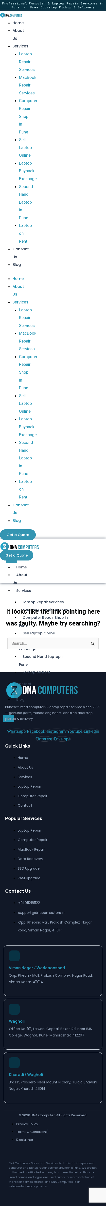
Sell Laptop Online (25, 147)
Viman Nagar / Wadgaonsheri (37, 967)
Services (20, 46)
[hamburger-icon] (11, 561)
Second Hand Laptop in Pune (26, 202)
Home (18, 22)
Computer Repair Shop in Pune (28, 116)
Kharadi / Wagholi (26, 1074)
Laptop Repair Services (27, 61)
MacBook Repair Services (27, 85)
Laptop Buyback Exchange (28, 171)
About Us (20, 578)
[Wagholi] (14, 1009)
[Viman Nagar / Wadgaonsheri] (14, 955)
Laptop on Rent (36, 672)
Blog (17, 264)
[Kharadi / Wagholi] (14, 1062)
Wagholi (17, 1021)
